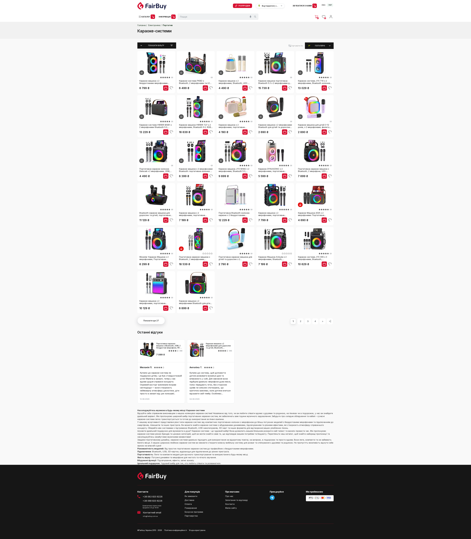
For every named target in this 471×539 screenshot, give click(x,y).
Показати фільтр (156, 45)
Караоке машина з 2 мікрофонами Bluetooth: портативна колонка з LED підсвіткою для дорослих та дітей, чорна (196, 170)
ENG (323, 5)
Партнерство (191, 516)
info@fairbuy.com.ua (150, 516)
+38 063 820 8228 (152, 496)
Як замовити (191, 496)
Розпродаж (244, 6)
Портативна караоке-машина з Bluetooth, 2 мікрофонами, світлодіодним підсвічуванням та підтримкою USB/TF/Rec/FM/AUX (195, 258)
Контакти (230, 504)
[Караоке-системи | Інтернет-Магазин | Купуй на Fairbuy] (151, 5)
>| (330, 321)
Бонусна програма (194, 512)
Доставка (189, 500)
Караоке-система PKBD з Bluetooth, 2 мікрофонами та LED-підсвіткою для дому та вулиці (195, 82)
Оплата (188, 504)
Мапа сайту (231, 508)
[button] (320, 46)
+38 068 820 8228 (152, 501)
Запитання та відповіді (236, 500)
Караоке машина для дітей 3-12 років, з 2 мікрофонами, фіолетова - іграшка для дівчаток (315, 126)
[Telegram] (272, 497)
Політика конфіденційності (175, 530)
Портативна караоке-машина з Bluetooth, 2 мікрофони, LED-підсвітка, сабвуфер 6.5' (313, 170)
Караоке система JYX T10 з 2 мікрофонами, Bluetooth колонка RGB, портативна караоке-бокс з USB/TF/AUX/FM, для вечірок (314, 82)
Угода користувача (197, 530)
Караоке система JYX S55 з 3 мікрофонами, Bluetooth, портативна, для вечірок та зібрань (312, 258)
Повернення (191, 508)
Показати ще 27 (151, 320)
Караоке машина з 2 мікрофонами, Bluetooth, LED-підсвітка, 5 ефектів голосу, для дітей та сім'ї (234, 82)
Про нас (229, 496)
